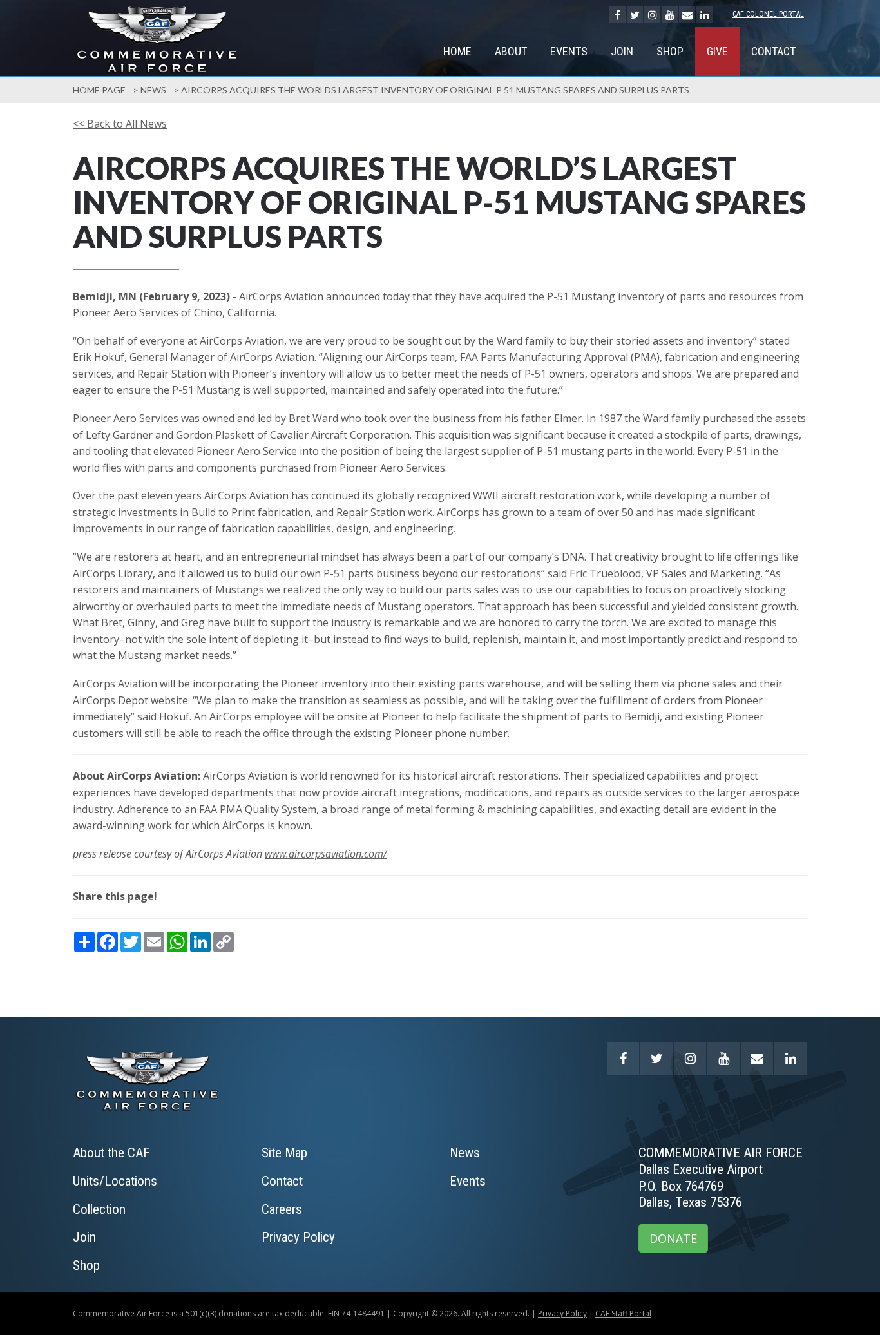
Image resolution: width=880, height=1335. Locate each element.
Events (569, 51)
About (511, 51)
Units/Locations (115, 1181)
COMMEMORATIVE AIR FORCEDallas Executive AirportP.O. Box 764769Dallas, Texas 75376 (720, 1177)
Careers (282, 1209)
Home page (99, 89)
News (153, 89)
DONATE (673, 1238)
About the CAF (111, 1152)
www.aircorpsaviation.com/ (326, 854)
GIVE (717, 51)
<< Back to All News (120, 124)
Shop (670, 51)
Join (622, 51)
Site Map (284, 1152)
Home (457, 51)
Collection (99, 1209)
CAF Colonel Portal (768, 14)
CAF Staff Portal (623, 1313)
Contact (773, 51)
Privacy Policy (298, 1237)
